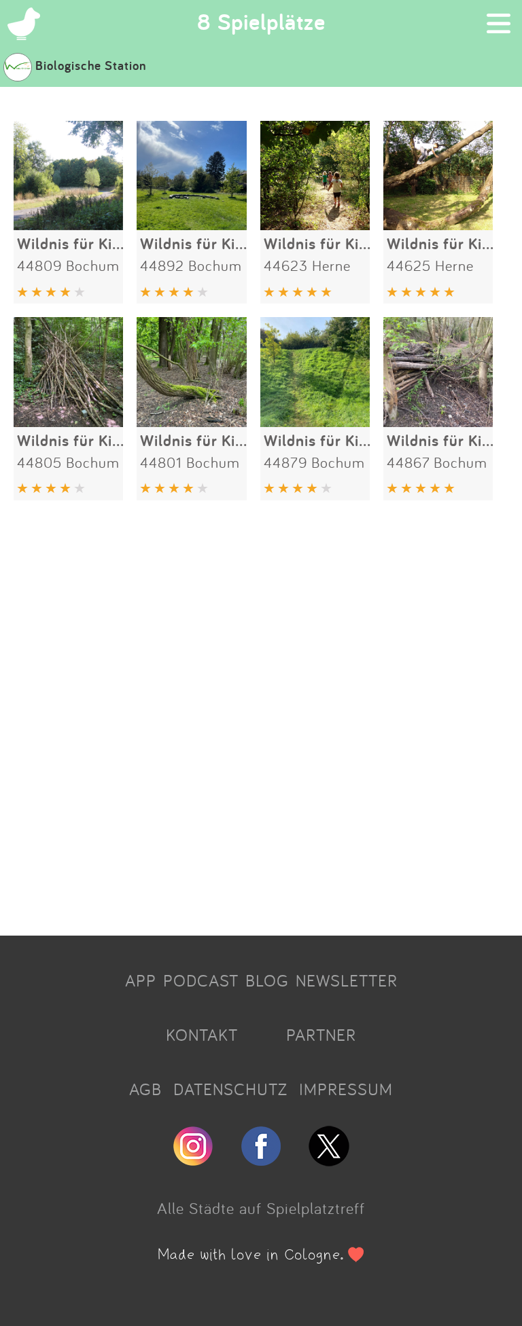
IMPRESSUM (346, 1089)
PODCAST (201, 980)
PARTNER (321, 1035)
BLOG (267, 980)
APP (140, 980)
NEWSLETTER (347, 980)
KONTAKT (202, 1035)
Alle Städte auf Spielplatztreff (261, 1208)
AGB (145, 1089)
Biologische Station (90, 65)
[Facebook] (261, 1160)
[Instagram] (193, 1160)
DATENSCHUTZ (230, 1089)
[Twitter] (329, 1160)
